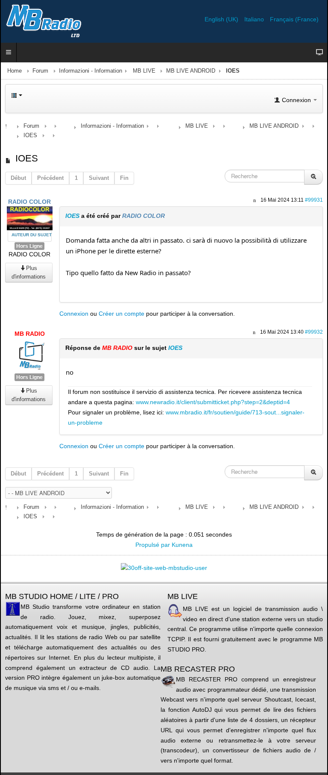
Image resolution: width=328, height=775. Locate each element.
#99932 (314, 332)
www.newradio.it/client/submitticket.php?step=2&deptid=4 (213, 402)
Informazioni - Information (90, 71)
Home (14, 71)
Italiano (255, 19)
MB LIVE (144, 71)
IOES (72, 215)
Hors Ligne (29, 246)
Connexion (73, 313)
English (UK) (222, 19)
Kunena (182, 544)
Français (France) (294, 19)
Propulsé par (153, 544)
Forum (40, 71)
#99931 (314, 200)
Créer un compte (121, 313)
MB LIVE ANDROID (190, 71)
